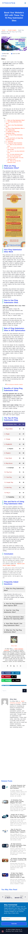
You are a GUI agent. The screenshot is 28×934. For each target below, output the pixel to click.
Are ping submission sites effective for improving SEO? (14, 155)
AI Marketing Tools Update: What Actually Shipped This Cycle (17, 801)
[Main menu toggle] (25, 3)
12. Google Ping (8, 482)
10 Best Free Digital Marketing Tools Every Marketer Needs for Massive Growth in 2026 (17, 875)
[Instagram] (10, 666)
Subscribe (14, 923)
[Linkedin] (14, 666)
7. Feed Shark (8, 458)
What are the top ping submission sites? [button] (13, 631)
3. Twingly (7, 439)
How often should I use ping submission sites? (15, 158)
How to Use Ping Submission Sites (14, 125)
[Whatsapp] (20, 666)
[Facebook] (7, 666)
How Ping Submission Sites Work (14, 122)
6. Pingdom (7, 453)
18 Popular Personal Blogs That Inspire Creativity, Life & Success (18, 860)
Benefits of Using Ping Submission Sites (12, 132)
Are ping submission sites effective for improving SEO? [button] (14, 618)
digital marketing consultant (17, 701)
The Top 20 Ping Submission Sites (14, 135)
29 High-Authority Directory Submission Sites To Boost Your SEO (18, 845)
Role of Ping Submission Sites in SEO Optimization (15, 129)
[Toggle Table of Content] (4, 118)
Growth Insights (12, 30)
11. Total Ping (8, 477)
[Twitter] (17, 666)
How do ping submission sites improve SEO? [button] (13, 604)
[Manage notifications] (3, 931)
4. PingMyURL (8, 444)
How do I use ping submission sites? (15, 152)
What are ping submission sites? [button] (14, 589)
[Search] (24, 690)
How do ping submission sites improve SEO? (15, 148)
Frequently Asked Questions (15, 143)
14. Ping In (7, 492)
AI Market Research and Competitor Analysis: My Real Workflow (17, 787)
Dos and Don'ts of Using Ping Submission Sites (14, 138)
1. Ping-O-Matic (8, 429)
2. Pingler (7, 434)
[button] (6, 672)
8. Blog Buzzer (8, 463)
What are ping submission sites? (14, 145)
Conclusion (10, 141)
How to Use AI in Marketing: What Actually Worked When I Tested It (17, 831)
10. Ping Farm (8, 472)
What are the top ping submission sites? (14, 161)
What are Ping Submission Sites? (16, 120)
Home (3, 30)
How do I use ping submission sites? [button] (11, 611)
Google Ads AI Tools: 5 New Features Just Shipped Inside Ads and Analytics (18, 816)
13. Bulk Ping (7, 487)
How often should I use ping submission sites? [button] (13, 624)
